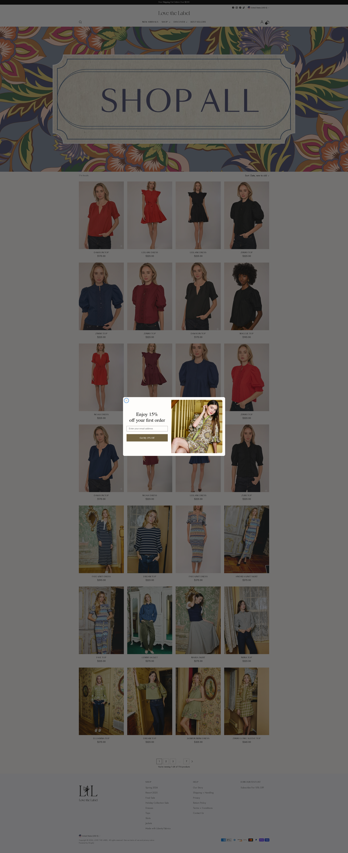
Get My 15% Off (147, 437)
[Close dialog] (126, 400)
